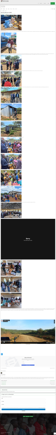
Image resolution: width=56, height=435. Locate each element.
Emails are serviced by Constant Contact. (42, 407)
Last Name (3, 404)
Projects (45, 3)
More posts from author (52, 380)
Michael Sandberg (3, 374)
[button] (16, 9)
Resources (52, 3)
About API (41, 3)
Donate (48, 3)
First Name (3, 401)
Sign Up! (23, 409)
